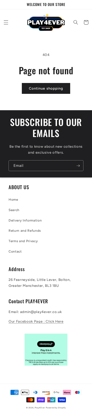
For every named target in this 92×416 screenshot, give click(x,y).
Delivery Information (25, 220)
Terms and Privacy (23, 241)
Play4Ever (40, 407)
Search (14, 210)
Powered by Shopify (56, 407)
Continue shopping (46, 88)
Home (13, 199)
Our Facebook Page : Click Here (36, 321)
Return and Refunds (25, 231)
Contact (15, 251)
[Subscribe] (78, 165)
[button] (6, 22)
